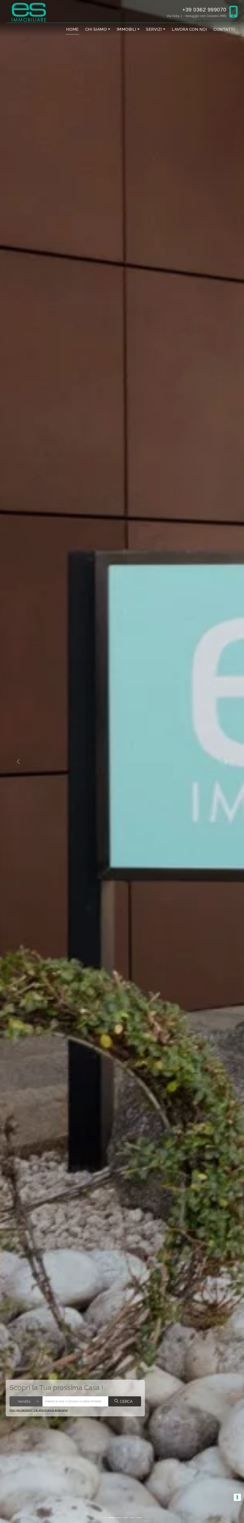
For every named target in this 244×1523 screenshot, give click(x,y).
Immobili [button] (126, 29)
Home (72, 29)
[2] (118, 1518)
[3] (125, 1518)
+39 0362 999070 (204, 10)
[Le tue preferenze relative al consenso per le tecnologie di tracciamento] (237, 1497)
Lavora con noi (189, 29)
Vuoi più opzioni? (39, 1410)
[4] (132, 1518)
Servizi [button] (154, 29)
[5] (139, 1518)
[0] (105, 1518)
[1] (112, 1518)
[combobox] (26, 1401)
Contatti (224, 29)
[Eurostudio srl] (29, 12)
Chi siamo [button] (96, 29)
